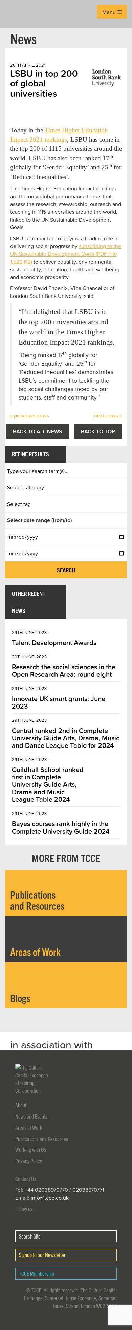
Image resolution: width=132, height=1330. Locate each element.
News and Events (31, 1116)
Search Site (30, 1236)
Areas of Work (28, 1127)
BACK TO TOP (98, 431)
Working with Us (30, 1149)
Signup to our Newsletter (42, 1254)
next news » (108, 415)
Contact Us (25, 1178)
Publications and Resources (41, 1138)
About (20, 1105)
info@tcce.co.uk (50, 1197)
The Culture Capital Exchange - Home (15, 14)
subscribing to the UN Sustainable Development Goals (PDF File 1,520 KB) (65, 253)
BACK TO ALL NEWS (37, 431)
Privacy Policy (28, 1160)
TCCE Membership (36, 1273)
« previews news (29, 415)
